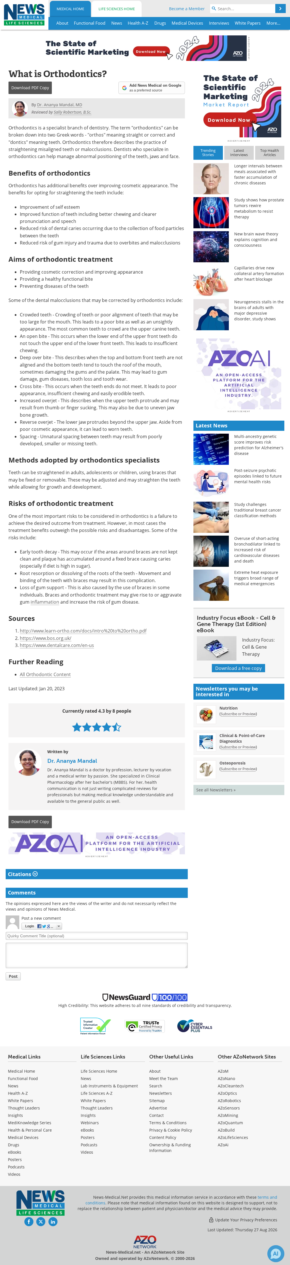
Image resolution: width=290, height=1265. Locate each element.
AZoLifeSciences (233, 1137)
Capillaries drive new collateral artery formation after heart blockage (259, 273)
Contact (156, 1115)
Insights (15, 1115)
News (13, 1086)
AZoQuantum (230, 1122)
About (155, 1071)
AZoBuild (226, 1130)
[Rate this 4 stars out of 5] (107, 727)
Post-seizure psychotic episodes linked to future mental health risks (258, 476)
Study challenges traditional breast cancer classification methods (257, 510)
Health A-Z (18, 1093)
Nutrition (228, 708)
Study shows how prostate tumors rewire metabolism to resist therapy (259, 208)
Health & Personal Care (30, 1130)
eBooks (14, 1152)
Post (13, 976)
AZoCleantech (231, 1086)
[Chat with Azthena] (275, 1253)
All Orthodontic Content (45, 674)
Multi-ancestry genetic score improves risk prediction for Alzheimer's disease (258, 445)
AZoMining (228, 1115)
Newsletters (160, 1093)
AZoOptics (227, 1093)
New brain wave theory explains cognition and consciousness (256, 239)
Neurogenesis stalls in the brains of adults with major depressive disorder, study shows (259, 310)
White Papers (20, 1100)
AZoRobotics (229, 1100)
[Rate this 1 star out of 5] (77, 727)
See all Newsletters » (216, 790)
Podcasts (16, 1167)
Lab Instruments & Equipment (109, 1086)
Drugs (13, 1144)
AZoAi (223, 1144)
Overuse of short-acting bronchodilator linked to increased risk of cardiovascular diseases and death (257, 550)
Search (155, 1086)
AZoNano (226, 1078)
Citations (20, 874)
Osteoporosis (232, 763)
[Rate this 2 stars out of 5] (87, 727)
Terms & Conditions (168, 1122)
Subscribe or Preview (238, 713)
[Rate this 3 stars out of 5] (97, 727)
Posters (15, 1159)
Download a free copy (238, 668)
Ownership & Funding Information (170, 1147)
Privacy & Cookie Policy (170, 1130)
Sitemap (157, 1100)
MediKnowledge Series (29, 1122)
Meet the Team (163, 1078)
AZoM (223, 1071)
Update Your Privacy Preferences (245, 1220)
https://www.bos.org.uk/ (45, 638)
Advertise (158, 1108)
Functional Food (23, 1078)
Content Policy (162, 1137)
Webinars (90, 1122)
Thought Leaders (24, 1108)
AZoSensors (229, 1108)
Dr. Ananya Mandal (72, 760)
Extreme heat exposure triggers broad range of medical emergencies (256, 578)
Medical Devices (23, 1137)
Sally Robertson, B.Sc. (72, 112)
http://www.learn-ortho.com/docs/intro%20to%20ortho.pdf (83, 631)
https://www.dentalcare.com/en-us (57, 645)
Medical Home (70, 8)
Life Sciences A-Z (96, 1093)
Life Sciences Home (117, 8)
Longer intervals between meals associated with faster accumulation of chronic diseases (258, 174)
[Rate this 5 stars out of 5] (116, 727)
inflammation (45, 602)
